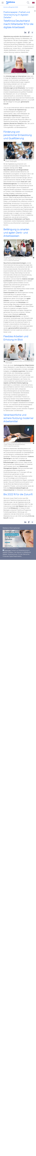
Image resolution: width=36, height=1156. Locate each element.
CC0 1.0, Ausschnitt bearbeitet (11, 260)
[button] (25, 32)
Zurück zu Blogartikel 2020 (10, 7)
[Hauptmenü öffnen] (2, 2)
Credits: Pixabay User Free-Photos (12, 259)
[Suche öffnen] (28, 2)
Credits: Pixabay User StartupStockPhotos (14, 444)
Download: (7, 550)
